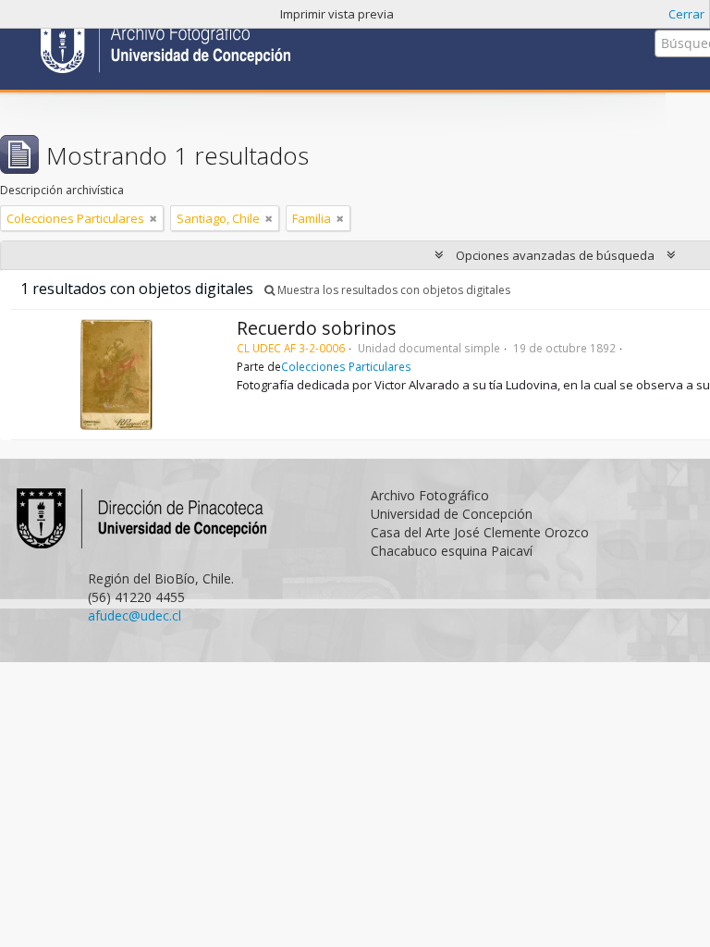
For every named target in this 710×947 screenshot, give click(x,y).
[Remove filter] (153, 218)
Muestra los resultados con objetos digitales (392, 290)
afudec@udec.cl (134, 615)
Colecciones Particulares (346, 366)
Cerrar (686, 14)
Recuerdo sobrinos (317, 327)
